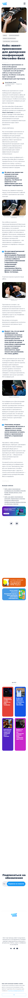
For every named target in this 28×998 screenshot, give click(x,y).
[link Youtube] (17, 949)
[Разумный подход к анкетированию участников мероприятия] (14, 594)
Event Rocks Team (10, 82)
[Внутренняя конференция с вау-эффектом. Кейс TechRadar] (7, 702)
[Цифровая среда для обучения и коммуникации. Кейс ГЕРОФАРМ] (20, 702)
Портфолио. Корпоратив (10, 41)
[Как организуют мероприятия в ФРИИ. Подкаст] (14, 582)
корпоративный (14, 35)
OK (14, 994)
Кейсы (5, 35)
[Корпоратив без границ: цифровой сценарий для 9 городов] (7, 734)
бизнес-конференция (9, 38)
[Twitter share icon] (11, 523)
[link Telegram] (14, 949)
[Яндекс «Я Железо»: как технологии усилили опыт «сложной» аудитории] (20, 734)
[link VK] (11, 949)
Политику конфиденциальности (16, 990)
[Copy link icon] (17, 523)
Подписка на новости (16, 884)
